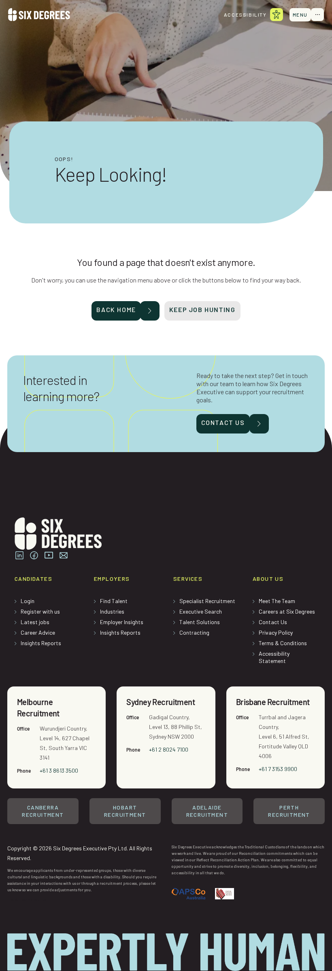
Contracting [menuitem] (194, 632)
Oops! (64, 159)
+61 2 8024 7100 (168, 749)
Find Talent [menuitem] (114, 600)
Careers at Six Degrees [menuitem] (287, 611)
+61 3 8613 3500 (59, 770)
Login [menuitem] (27, 600)
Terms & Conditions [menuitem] (283, 643)
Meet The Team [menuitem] (277, 600)
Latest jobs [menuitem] (35, 621)
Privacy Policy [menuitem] (276, 632)
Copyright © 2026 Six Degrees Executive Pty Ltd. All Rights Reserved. (79, 853)
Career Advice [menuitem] (38, 632)
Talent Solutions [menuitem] (199, 621)
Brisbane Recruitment (273, 702)
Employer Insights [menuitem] (121, 621)
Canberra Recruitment (43, 811)
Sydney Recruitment (160, 702)
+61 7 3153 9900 (278, 768)
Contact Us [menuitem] (273, 621)
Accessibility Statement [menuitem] (274, 657)
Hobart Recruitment (125, 811)
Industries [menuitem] (112, 611)
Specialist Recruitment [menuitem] (207, 600)
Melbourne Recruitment (38, 707)
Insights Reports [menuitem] (41, 643)
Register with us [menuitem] (40, 611)
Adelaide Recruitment (207, 811)
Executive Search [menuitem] (200, 611)
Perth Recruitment (289, 811)
